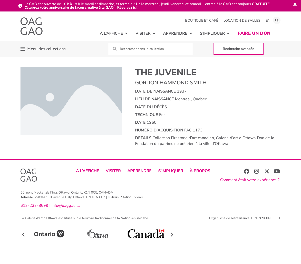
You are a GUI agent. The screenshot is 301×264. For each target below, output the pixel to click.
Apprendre (139, 171)
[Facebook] (246, 171)
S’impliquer (170, 171)
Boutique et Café (201, 20)
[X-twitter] (266, 171)
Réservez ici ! (127, 7)
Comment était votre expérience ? (250, 179)
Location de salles (241, 20)
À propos (200, 171)
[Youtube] (277, 171)
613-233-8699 (34, 205)
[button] (277, 20)
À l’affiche (87, 171)
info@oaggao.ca (65, 205)
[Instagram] (256, 171)
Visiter (113, 171)
